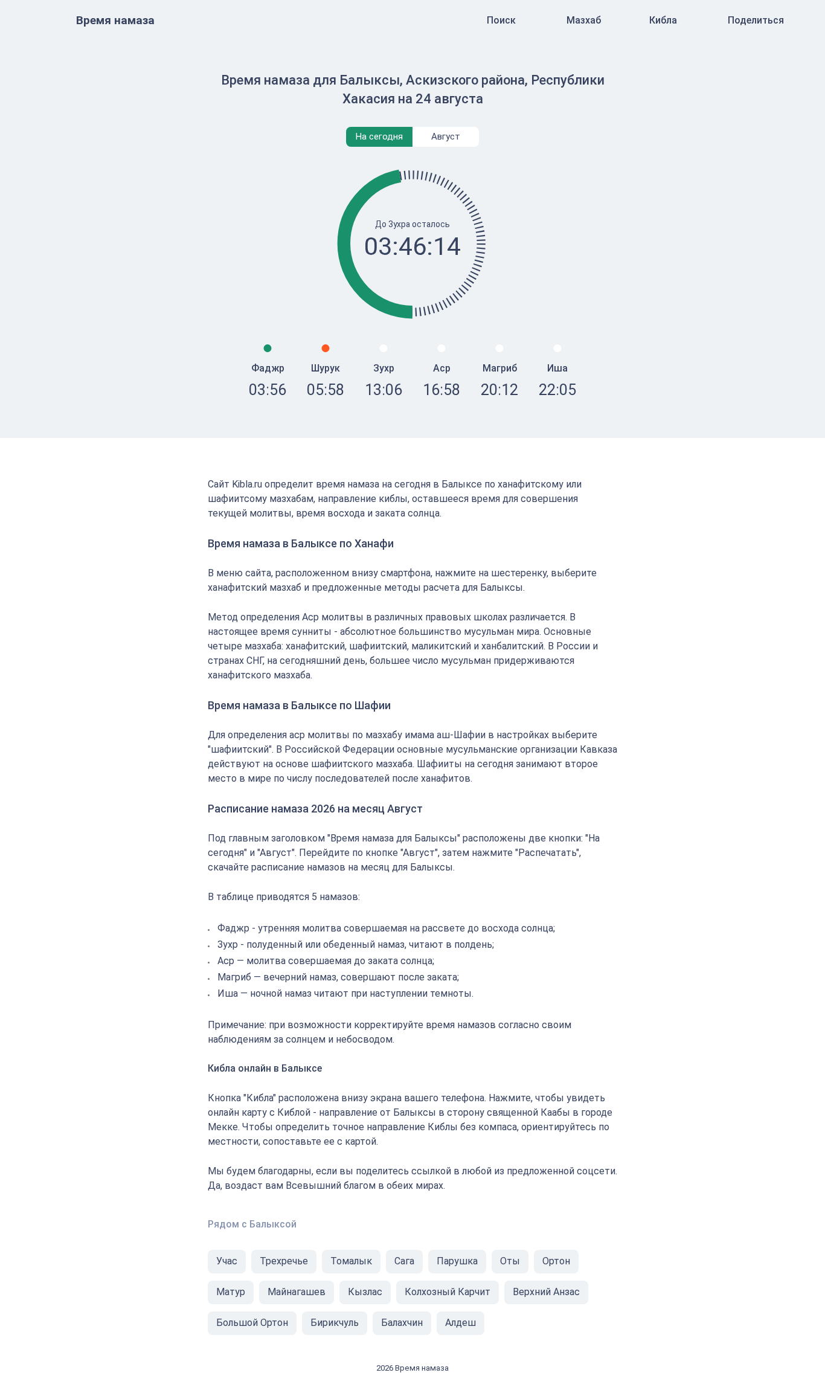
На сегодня (379, 136)
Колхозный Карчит (447, 1292)
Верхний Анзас (546, 1292)
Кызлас (365, 1292)
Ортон (556, 1261)
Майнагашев (297, 1292)
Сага (404, 1261)
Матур (230, 1292)
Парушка (457, 1261)
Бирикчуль (334, 1322)
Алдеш (460, 1322)
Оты (510, 1261)
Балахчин (402, 1322)
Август (445, 136)
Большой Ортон (252, 1322)
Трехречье (284, 1261)
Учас (226, 1261)
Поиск (501, 20)
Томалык (351, 1261)
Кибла (663, 20)
